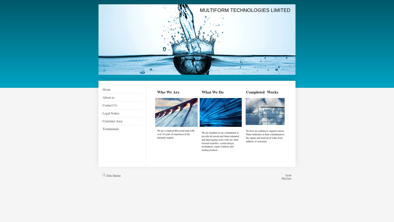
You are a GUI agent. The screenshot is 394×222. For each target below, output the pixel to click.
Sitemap (117, 175)
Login (288, 174)
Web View (286, 178)
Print (109, 175)
